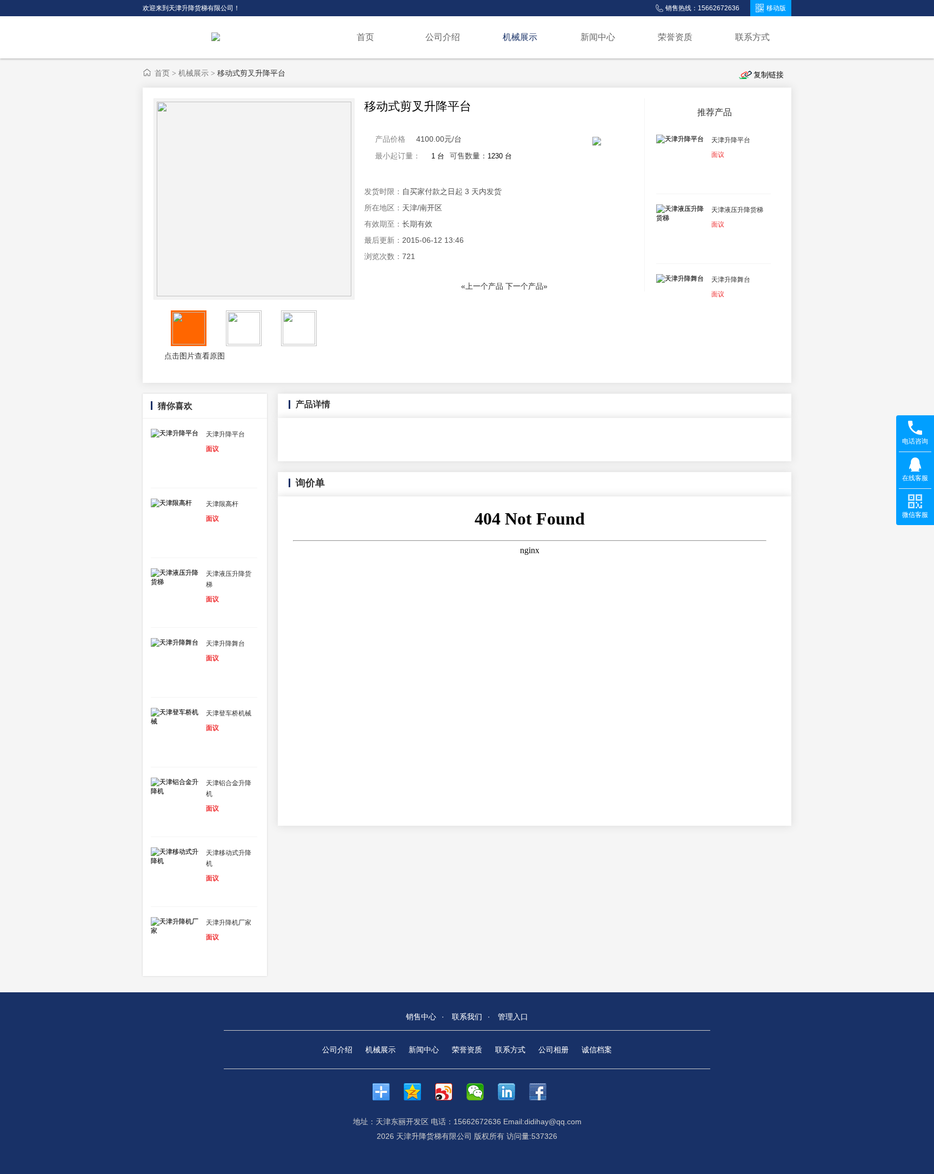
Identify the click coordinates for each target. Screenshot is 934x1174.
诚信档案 (597, 1049)
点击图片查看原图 (193, 355)
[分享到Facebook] (543, 1091)
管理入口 (513, 1016)
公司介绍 (442, 37)
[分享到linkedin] (512, 1091)
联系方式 (752, 37)
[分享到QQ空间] (418, 1091)
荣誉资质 (675, 37)
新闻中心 (598, 37)
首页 (365, 37)
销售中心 (421, 1016)
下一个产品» (526, 286)
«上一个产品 (482, 286)
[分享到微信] (480, 1091)
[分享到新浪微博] (449, 1091)
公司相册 (553, 1049)
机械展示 (520, 37)
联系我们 (467, 1016)
